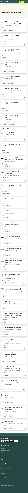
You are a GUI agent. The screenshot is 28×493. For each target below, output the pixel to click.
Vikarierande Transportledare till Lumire (13, 261)
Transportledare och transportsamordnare (11, 223)
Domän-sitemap (5, 455)
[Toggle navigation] (26, 2)
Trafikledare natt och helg (12, 76)
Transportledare (9, 132)
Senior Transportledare (11, 211)
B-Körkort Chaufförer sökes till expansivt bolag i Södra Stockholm (13, 408)
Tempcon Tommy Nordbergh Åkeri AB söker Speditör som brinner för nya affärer (13, 288)
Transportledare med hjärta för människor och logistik (14, 186)
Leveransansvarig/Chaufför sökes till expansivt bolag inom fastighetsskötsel (13, 275)
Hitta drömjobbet (5, 475)
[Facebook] (7, 481)
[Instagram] (2, 481)
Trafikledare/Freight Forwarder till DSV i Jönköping (13, 353)
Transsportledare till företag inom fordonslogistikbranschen (14, 158)
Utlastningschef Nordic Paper (13, 327)
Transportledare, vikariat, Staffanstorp (12, 172)
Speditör (7, 301)
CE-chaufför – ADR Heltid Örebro (12, 36)
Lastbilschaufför (9, 421)
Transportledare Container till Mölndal (13, 145)
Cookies (3, 452)
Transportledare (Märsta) (12, 236)
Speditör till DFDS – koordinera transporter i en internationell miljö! (13, 314)
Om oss (3, 448)
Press (2, 459)
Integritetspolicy (5, 450)
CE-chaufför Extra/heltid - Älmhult (12, 63)
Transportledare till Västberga (13, 248)
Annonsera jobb (5, 466)
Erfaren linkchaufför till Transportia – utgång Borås (13, 22)
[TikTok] (10, 481)
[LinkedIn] (5, 481)
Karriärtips (4, 477)
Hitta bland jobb (5, 457)
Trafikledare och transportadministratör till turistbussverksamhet (12, 340)
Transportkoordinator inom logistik (13, 394)
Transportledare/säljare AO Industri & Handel (13, 50)
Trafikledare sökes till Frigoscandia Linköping (11, 381)
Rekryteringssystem (6, 468)
